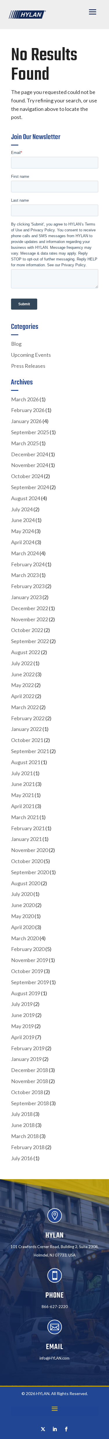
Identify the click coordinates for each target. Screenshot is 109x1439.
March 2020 (25, 938)
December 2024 (29, 454)
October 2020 (27, 861)
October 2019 (27, 971)
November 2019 (29, 960)
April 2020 (22, 927)
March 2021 (25, 817)
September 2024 (30, 487)
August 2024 (25, 498)
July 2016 (22, 1158)
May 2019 (22, 1026)
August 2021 (25, 762)
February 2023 (27, 586)
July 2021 (22, 773)
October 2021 (27, 740)
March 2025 (25, 443)
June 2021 (23, 784)
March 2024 (25, 553)
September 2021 (30, 751)
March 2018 (25, 1136)
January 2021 (26, 839)
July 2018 (22, 1114)
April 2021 (22, 806)
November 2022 (29, 619)
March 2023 (25, 575)
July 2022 (22, 663)
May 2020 (22, 916)
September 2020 (30, 872)
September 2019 (30, 982)
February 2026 (27, 410)
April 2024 (22, 542)
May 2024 (22, 531)
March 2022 (25, 707)
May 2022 (22, 685)
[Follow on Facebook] (66, 1429)
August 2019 (25, 993)
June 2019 (23, 1015)
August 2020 (25, 883)
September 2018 (30, 1103)
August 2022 (25, 652)
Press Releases (28, 366)
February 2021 (27, 828)
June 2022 (23, 674)
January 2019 (26, 1059)
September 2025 (30, 432)
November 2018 (29, 1081)
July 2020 (22, 894)
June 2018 (23, 1125)
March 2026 (25, 399)
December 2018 (29, 1070)
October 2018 (27, 1092)
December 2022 (29, 608)
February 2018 (27, 1147)
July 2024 (22, 509)
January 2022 (26, 729)
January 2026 (26, 421)
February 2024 (27, 564)
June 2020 (23, 905)
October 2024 (27, 476)
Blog (16, 343)
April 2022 (22, 696)
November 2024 (29, 465)
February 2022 (27, 718)
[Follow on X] (43, 1429)
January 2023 (26, 597)
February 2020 (27, 949)
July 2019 (22, 1004)
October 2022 (27, 630)
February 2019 (27, 1048)
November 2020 (29, 850)
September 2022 (30, 641)
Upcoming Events (31, 355)
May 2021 (22, 795)
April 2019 (22, 1037)
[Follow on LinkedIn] (54, 1429)
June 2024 (23, 520)
